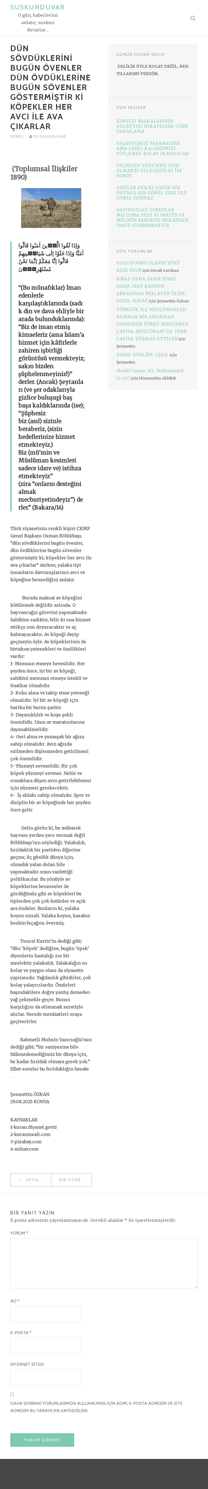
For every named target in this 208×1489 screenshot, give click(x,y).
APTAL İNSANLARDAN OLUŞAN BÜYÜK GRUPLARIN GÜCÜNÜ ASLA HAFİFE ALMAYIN (38, 1179)
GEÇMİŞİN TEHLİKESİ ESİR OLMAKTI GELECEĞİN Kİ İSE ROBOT (149, 170)
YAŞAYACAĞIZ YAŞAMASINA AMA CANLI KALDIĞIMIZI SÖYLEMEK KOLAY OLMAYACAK (152, 148)
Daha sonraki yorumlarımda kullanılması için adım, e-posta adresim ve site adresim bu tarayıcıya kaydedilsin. (96, 1407)
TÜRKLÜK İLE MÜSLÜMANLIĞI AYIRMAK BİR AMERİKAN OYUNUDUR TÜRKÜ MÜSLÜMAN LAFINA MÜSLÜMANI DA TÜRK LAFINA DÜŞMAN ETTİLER (152, 324)
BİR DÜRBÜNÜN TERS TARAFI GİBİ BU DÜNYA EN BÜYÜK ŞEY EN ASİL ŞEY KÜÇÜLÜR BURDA (75, 1179)
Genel (17, 136)
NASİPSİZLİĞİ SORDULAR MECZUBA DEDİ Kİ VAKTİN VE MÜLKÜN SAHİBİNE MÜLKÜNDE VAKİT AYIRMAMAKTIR (152, 217)
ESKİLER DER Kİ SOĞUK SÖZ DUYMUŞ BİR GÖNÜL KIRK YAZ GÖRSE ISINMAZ (151, 193)
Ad (15, 1301)
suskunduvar (49, 136)
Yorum (19, 1233)
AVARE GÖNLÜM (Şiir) (142, 354)
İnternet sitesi (27, 1364)
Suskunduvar (37, 7)
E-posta (20, 1332)
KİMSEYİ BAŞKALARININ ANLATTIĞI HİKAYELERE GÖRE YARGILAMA (152, 126)
